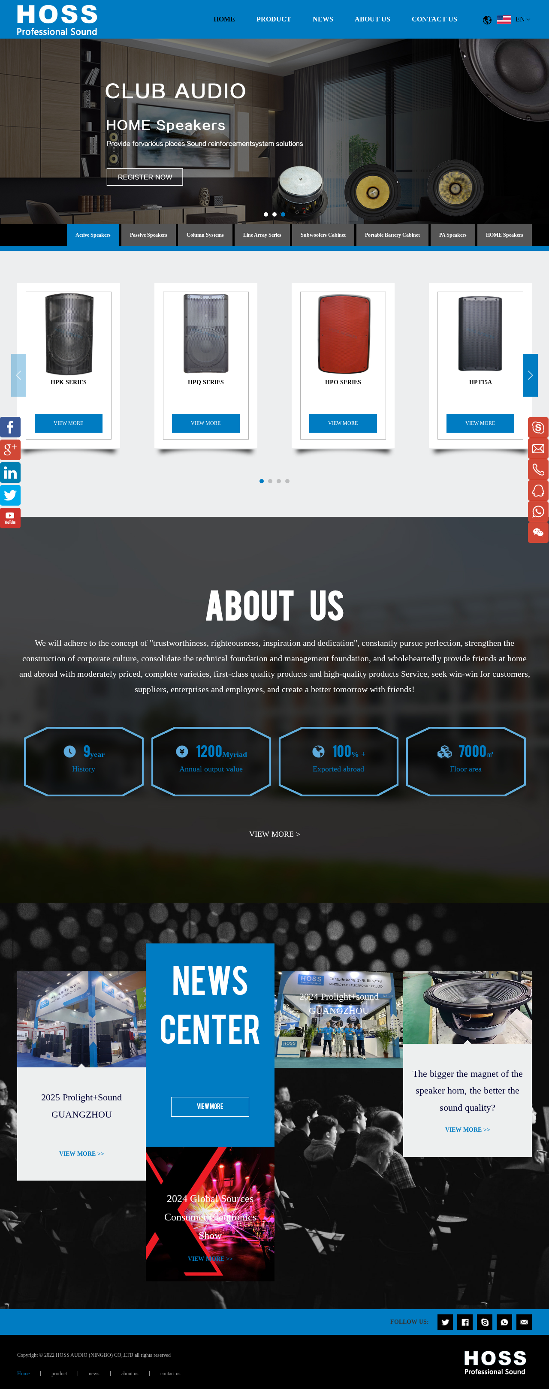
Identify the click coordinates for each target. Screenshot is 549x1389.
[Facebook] (10, 427)
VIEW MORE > (274, 834)
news (323, 19)
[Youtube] (10, 518)
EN (520, 19)
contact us (434, 19)
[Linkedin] (10, 472)
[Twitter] (10, 495)
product (273, 19)
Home (224, 19)
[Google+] (10, 450)
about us (372, 19)
